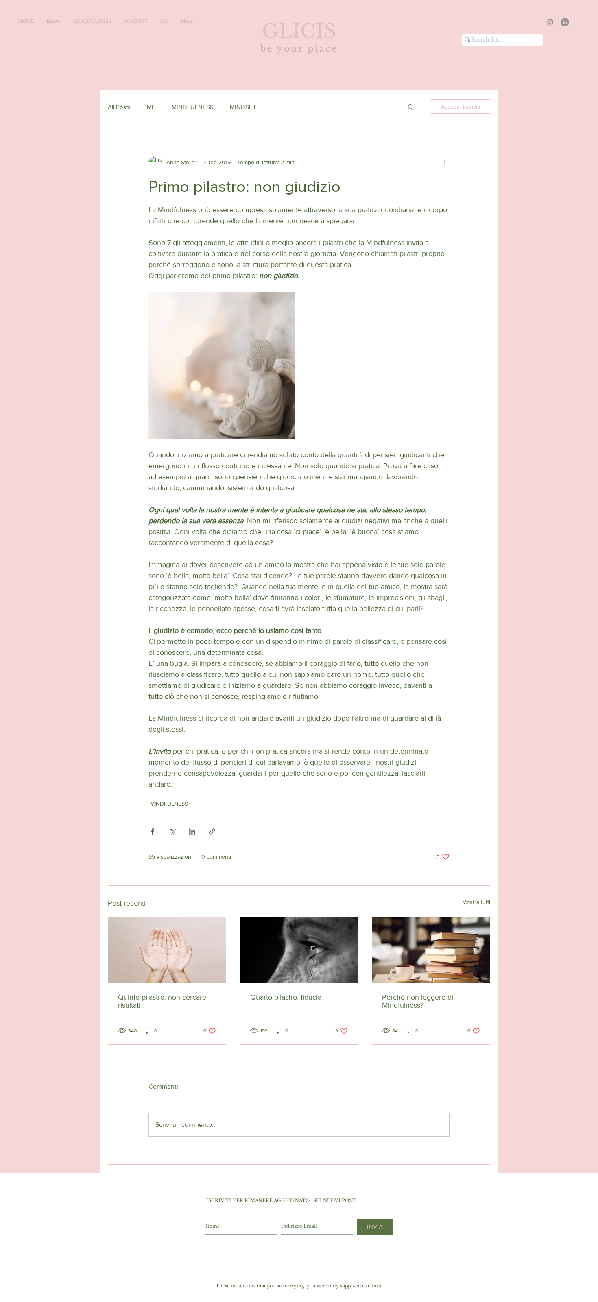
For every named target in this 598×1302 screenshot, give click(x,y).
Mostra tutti (476, 902)
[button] (411, 106)
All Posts (119, 106)
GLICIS (299, 31)
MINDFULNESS (193, 106)
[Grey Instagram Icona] (550, 22)
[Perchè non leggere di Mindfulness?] (431, 950)
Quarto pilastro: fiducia (285, 997)
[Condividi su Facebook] (152, 831)
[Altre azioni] (445, 162)
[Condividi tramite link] (212, 831)
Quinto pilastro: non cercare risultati (162, 1001)
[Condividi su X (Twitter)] (172, 831)
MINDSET (243, 106)
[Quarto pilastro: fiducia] (299, 950)
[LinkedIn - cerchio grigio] (565, 22)
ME (151, 106)
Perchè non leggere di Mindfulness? (417, 1001)
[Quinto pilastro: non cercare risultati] (167, 950)
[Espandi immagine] (221, 365)
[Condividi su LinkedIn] (192, 831)
